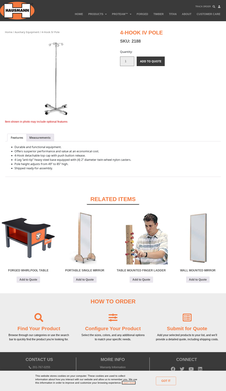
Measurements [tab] (39, 138)
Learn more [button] (128, 382)
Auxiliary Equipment (27, 32)
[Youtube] (191, 369)
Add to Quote (150, 61)
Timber (158, 14)
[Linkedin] (200, 369)
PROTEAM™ (120, 14)
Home (79, 14)
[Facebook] (173, 369)
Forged (142, 14)
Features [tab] (17, 138)
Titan (173, 14)
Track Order (203, 6)
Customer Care (208, 14)
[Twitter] (182, 369)
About (186, 14)
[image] (55, 78)
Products (95, 14)
